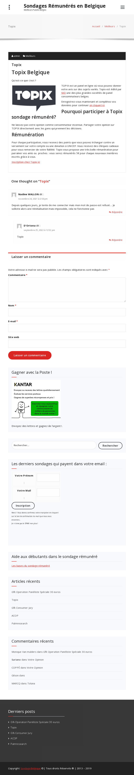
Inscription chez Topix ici (26, 162)
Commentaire (17, 275)
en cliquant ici (97, 105)
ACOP (15, 615)
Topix (15, 599)
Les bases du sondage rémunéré (31, 565)
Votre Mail (24, 490)
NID (63, 92)
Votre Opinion (36, 659)
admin (16, 55)
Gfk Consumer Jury (22, 607)
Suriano (16, 659)
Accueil (96, 26)
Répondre (117, 212)
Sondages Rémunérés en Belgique (65, 6)
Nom (12, 305)
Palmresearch (19, 623)
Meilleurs (109, 26)
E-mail (13, 321)
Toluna (31, 683)
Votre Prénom (24, 475)
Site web (13, 337)
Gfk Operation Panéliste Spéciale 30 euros (36, 592)
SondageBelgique (31, 768)
